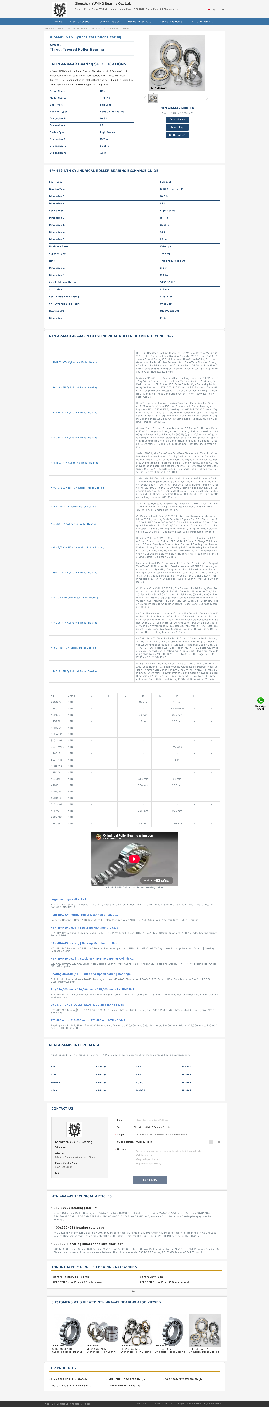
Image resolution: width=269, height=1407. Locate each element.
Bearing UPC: (57, 311)
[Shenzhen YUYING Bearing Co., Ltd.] (59, 8)
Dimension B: (58, 118)
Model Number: (59, 98)
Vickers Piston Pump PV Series (141, 21)
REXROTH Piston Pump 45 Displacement (203, 21)
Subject (120, 1134)
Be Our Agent (177, 135)
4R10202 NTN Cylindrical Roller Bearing (74, 362)
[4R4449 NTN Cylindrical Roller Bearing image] (177, 62)
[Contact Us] (261, 704)
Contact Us (62, 1404)
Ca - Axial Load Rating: (63, 282)
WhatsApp (177, 127)
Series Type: (57, 132)
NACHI (55, 1090)
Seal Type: (56, 105)
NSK (53, 1066)
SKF (138, 1066)
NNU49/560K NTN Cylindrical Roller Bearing (77, 488)
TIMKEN (56, 1082)
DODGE (140, 1090)
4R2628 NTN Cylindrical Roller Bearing (74, 412)
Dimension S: (57, 268)
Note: (52, 261)
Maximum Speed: (59, 246)
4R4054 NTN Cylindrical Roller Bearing (74, 437)
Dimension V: (58, 153)
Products (57, 28)
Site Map (74, 1404)
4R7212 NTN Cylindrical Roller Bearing (74, 524)
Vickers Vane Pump (170, 21)
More (135, 1291)
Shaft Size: (56, 289)
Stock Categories (80, 21)
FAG (138, 1074)
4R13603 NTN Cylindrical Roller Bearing (74, 462)
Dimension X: (58, 125)
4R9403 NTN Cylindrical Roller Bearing (74, 572)
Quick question (125, 1142)
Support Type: (57, 253)
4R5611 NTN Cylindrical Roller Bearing (73, 506)
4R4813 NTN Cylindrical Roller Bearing (74, 671)
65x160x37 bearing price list (76, 1208)
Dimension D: (58, 139)
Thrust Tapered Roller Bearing (77, 28)
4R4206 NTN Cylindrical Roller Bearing (74, 623)
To (118, 1127)
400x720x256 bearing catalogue (79, 1228)
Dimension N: (57, 275)
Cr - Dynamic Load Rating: (65, 304)
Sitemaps (85, 1404)
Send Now (150, 1180)
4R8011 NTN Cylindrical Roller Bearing (73, 648)
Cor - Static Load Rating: (64, 296)
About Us (50, 1404)
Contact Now (177, 119)
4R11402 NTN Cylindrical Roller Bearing (74, 597)
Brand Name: (58, 91)
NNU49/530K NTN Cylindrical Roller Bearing (77, 547)
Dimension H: (57, 318)
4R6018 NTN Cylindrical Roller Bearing (74, 387)
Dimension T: (58, 146)
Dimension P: (57, 239)
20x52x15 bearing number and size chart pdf (88, 1244)
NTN (53, 1074)
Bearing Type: (58, 111)
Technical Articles (109, 21)
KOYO (139, 1082)
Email (119, 1120)
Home (58, 21)
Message (121, 1149)
